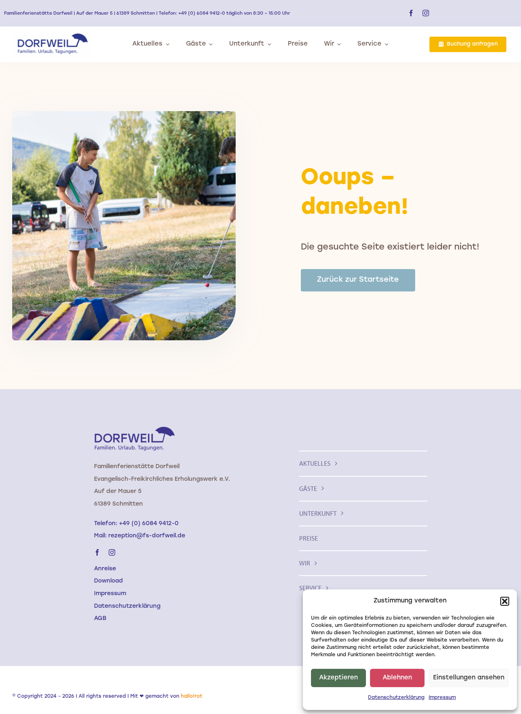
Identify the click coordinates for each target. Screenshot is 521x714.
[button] (505, 601)
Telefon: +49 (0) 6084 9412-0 (136, 524)
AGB (100, 618)
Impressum (442, 697)
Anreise (105, 569)
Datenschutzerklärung (396, 697)
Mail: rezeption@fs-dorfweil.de (139, 536)
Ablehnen (397, 678)
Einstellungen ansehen (468, 678)
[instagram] (425, 13)
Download (108, 581)
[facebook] (411, 13)
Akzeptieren (338, 678)
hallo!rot (191, 696)
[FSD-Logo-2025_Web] (52, 34)
